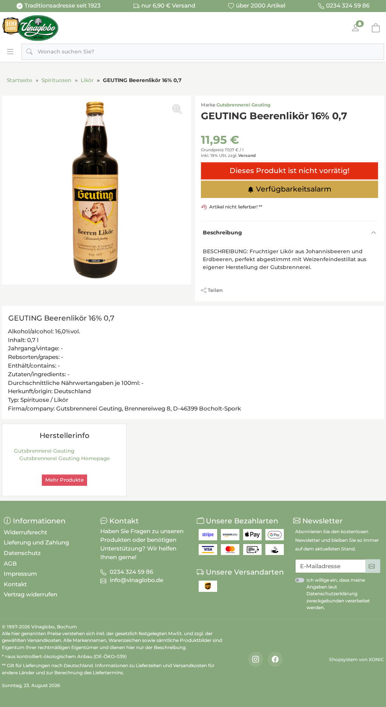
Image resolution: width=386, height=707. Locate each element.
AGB (10, 563)
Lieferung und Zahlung (36, 542)
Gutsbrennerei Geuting (243, 105)
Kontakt (15, 584)
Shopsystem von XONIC (356, 659)
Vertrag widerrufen (30, 594)
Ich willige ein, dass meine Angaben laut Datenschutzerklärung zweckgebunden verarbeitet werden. (338, 593)
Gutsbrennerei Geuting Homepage (64, 458)
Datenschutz (22, 552)
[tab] (63, 319)
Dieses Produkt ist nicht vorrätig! (289, 170)
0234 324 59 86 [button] (131, 571)
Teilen (215, 290)
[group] (96, 190)
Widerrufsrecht (25, 532)
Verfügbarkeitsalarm (293, 189)
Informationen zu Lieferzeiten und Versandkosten (151, 665)
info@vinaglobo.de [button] (136, 580)
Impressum (20, 573)
